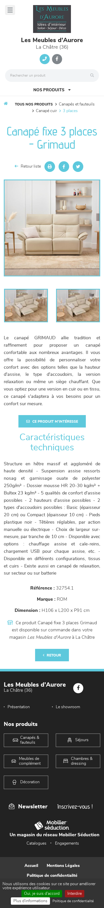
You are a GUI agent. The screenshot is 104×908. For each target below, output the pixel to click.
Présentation (19, 707)
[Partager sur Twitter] (78, 166)
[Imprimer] (49, 166)
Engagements (67, 843)
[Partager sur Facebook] (64, 166)
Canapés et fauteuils (77, 104)
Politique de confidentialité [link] (73, 901)
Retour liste (31, 166)
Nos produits (48, 90)
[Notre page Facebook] (57, 59)
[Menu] (10, 10)
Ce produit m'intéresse (55, 421)
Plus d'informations (30, 901)
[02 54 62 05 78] (45, 59)
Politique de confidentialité (52, 876)
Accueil (31, 866)
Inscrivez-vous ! (75, 806)
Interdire (74, 894)
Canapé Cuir (46, 111)
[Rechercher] (93, 75)
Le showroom (68, 707)
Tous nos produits (34, 104)
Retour (54, 655)
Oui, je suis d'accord (42, 894)
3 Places (70, 111)
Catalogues (36, 843)
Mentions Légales (63, 866)
